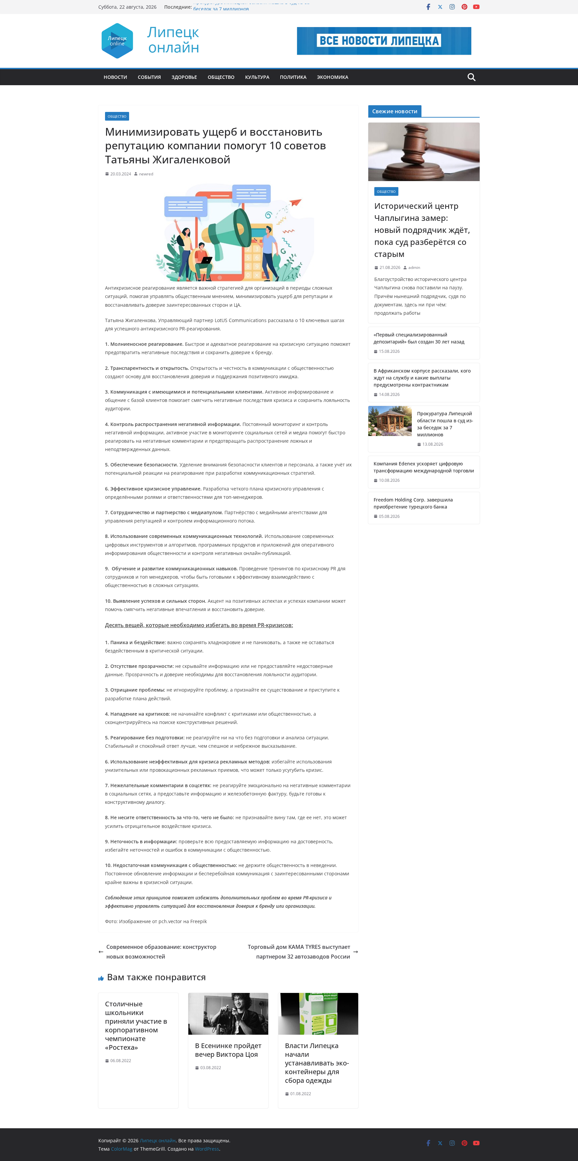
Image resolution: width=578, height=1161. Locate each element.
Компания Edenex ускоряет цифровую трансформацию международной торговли (424, 467)
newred (146, 174)
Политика (293, 77)
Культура (257, 77)
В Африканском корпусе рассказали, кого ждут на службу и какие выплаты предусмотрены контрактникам (422, 378)
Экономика (332, 77)
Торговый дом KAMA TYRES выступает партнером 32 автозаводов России (299, 951)
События (149, 77)
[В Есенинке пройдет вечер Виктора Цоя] (228, 997)
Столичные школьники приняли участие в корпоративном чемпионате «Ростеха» (136, 1025)
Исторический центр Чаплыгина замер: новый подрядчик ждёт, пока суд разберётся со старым (422, 229)
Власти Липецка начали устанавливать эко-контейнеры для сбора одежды (317, 1063)
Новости (115, 77)
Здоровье (184, 77)
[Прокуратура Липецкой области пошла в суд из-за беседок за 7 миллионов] (390, 429)
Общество (221, 77)
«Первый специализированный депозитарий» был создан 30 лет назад (419, 338)
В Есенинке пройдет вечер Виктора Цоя (228, 1050)
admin (414, 267)
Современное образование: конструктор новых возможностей (161, 951)
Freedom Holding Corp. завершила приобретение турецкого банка (413, 503)
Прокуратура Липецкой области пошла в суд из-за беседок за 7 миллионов (445, 424)
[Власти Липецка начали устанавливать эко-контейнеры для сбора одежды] (318, 997)
